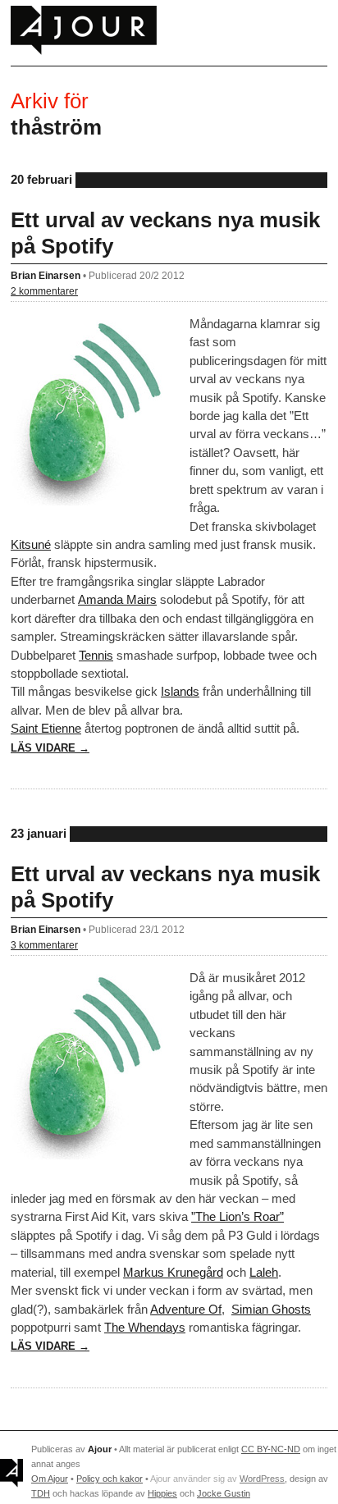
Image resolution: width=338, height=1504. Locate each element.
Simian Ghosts (271, 1309)
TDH (40, 1493)
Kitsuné (31, 544)
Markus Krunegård (173, 1272)
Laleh (263, 1272)
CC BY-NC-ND (270, 1449)
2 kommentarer (44, 291)
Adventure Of (186, 1309)
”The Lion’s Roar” (237, 1216)
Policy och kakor (109, 1478)
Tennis (96, 655)
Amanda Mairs (117, 599)
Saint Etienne (46, 728)
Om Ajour (49, 1478)
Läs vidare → (50, 748)
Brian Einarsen (45, 275)
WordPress (262, 1478)
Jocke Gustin (223, 1493)
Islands (180, 691)
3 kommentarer (44, 944)
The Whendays (144, 1327)
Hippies (162, 1493)
